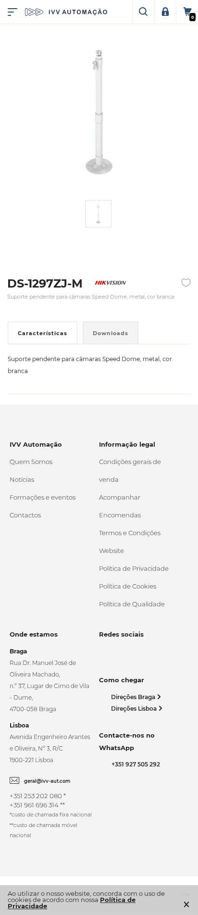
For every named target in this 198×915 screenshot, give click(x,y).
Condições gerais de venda (130, 470)
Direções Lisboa (134, 708)
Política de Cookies (127, 586)
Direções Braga (134, 697)
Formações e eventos (42, 497)
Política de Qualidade (132, 604)
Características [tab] (42, 333)
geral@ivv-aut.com (47, 781)
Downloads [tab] (110, 333)
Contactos (25, 515)
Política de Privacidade (134, 568)
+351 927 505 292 (134, 764)
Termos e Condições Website (130, 541)
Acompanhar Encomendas (120, 506)
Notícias (22, 479)
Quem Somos (31, 461)
